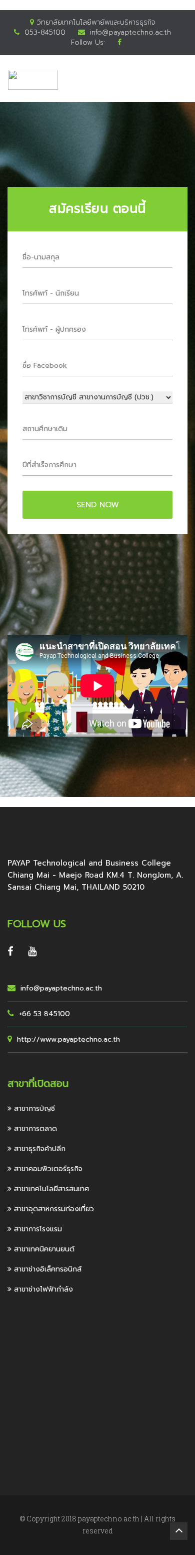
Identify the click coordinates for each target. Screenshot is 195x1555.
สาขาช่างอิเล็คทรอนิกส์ (47, 1269)
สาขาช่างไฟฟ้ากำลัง (42, 1289)
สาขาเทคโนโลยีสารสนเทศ (50, 1189)
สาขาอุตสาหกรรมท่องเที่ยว (53, 1209)
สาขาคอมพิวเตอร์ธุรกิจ (47, 1169)
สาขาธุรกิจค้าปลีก (39, 1149)
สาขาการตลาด (34, 1128)
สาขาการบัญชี (33, 1108)
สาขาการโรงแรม (37, 1229)
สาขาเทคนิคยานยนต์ (43, 1249)
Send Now (97, 505)
